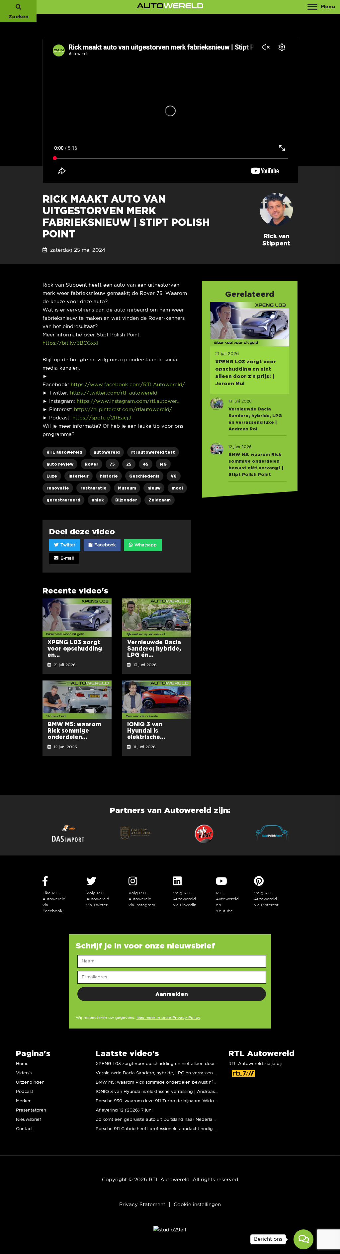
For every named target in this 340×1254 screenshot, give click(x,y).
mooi (177, 488)
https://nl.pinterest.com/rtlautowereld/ (123, 409)
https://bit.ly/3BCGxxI (70, 343)
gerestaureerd (63, 500)
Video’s (24, 1073)
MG (163, 464)
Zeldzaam (159, 500)
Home (22, 1064)
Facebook (104, 545)
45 (145, 464)
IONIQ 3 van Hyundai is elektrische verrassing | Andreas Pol (159, 1092)
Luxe (51, 476)
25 (128, 464)
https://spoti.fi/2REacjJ (101, 418)
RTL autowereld (64, 452)
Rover (91, 464)
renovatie (57, 488)
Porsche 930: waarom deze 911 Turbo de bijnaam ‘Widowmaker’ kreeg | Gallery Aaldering (191, 1101)
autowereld (107, 452)
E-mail (66, 558)
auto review (59, 464)
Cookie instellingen (197, 1205)
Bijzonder (126, 500)
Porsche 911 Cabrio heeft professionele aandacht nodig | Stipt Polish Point (174, 1129)
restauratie (93, 488)
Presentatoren (31, 1110)
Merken (24, 1101)
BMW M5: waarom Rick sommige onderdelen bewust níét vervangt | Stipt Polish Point (187, 1082)
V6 (174, 476)
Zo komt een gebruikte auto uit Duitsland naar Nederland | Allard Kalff (171, 1119)
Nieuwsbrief (28, 1119)
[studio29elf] (170, 1229)
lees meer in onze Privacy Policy (168, 1018)
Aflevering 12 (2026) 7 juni (124, 1110)
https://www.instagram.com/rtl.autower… (129, 401)
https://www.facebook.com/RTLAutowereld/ (128, 385)
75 (112, 464)
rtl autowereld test (153, 452)
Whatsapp (145, 545)
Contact (24, 1129)
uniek (98, 500)
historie (109, 476)
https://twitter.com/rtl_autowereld (113, 393)
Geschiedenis (144, 476)
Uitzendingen (30, 1082)
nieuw (153, 488)
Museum (127, 488)
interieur (78, 476)
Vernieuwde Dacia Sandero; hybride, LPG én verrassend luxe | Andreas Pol (176, 1073)
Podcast (24, 1092)
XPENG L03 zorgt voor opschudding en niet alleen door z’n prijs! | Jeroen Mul (178, 1064)
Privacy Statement (142, 1205)
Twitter (67, 545)
